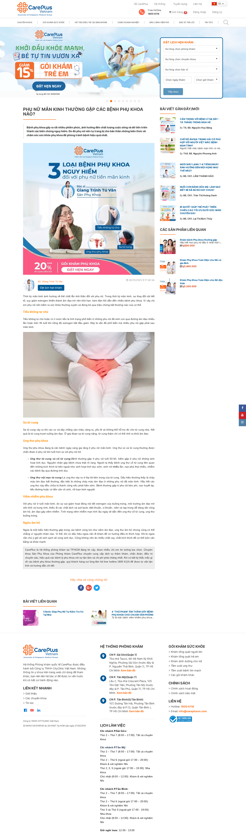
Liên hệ (197, 3)
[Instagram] (242, 422)
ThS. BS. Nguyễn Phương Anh (200, 153)
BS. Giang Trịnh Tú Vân (50, 281)
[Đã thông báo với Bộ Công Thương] (180, 718)
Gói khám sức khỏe (53, 22)
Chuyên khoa (24, 22)
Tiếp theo (173, 91)
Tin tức (209, 22)
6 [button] (127, 101)
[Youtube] (242, 415)
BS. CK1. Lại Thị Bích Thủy (197, 218)
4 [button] (119, 101)
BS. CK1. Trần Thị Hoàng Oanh (200, 195)
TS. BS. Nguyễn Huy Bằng (197, 127)
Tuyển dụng (180, 3)
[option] (123, 62)
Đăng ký (217, 12)
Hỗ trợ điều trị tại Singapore (91, 22)
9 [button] (139, 101)
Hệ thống (159, 3)
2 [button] (111, 101)
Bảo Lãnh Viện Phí (159, 22)
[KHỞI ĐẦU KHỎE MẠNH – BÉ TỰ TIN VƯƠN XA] (123, 62)
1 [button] (107, 101)
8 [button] (135, 101)
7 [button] (131, 101)
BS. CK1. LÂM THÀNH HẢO (198, 176)
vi (220, 3)
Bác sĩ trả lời (186, 22)
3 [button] (115, 101)
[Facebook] (242, 408)
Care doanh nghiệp (128, 22)
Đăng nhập (199, 12)
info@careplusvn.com (193, 711)
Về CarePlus (141, 3)
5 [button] (123, 101)
